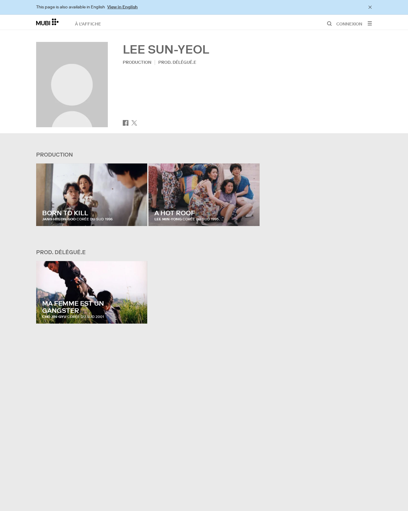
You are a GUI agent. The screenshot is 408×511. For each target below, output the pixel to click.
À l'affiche (88, 23)
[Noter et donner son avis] (137, 215)
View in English (122, 7)
